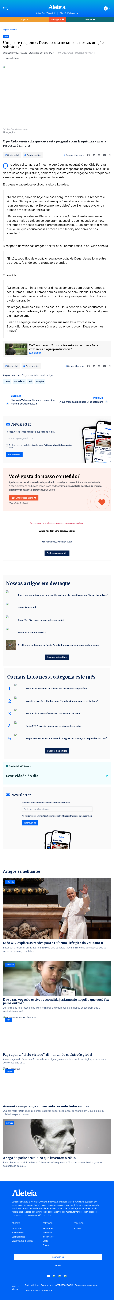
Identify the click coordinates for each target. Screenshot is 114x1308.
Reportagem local (83, 52)
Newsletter (48, 1228)
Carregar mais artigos (57, 657)
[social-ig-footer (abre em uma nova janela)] (65, 1276)
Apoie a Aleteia (31, 1285)
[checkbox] (7, 445)
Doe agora (56, 19)
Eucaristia (19, 381)
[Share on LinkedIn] (94, 155)
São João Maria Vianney (69, 13)
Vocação (10, 964)
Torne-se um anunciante (86, 1285)
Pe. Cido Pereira (65, 52)
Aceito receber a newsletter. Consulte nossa (40, 446)
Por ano (77, 1228)
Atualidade (17, 1228)
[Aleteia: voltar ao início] (57, 6)
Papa (8, 1019)
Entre (69, 541)
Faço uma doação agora (22, 497)
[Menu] (18, 8)
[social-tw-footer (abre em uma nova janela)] (59, 1276)
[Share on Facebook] (88, 155)
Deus (7, 381)
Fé (30, 381)
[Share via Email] (104, 155)
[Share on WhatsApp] (110, 155)
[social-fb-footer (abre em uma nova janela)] (54, 1276)
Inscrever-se (14, 454)
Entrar (58, 1265)
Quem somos (47, 1285)
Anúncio (46, 1245)
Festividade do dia (22, 776)
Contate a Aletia (32, 1290)
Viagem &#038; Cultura (22, 1241)
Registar (24, 19)
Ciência (9, 1123)
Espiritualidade (10, 29)
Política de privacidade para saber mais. (75, 816)
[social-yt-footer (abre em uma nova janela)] (48, 1276)
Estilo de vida (18, 1232)
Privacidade (47, 1290)
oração (11, 210)
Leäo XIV (10, 882)
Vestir (45, 1241)
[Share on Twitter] (99, 155)
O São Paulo (101, 169)
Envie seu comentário (57, 553)
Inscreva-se (48, 1236)
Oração (88, 19)
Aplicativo (47, 1232)
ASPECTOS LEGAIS (64, 1285)
